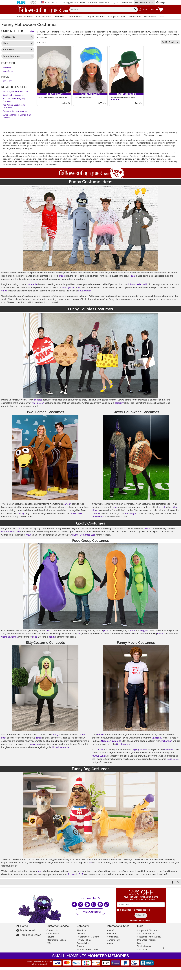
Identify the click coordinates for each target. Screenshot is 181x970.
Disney (21, 513)
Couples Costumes (95, 16)
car (90, 862)
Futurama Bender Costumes (15, 111)
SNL (80, 287)
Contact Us (144, 2)
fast (79, 633)
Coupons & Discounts (148, 930)
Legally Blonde (139, 749)
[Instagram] (93, 904)
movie (100, 734)
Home (24, 926)
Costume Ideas (75, 16)
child (18, 528)
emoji (4, 290)
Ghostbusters (123, 744)
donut (52, 637)
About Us (81, 930)
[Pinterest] (87, 904)
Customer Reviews (146, 933)
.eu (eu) (110, 943)
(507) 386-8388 (124, 2)
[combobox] (100, 9)
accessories (34, 744)
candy (160, 633)
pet (39, 871)
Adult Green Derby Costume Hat (123, 97)
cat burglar (130, 513)
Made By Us (8, 71)
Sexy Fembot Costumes (13, 95)
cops (34, 637)
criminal (96, 513)
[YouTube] (100, 904)
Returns (50, 937)
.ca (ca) (110, 930)
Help (162, 2)
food (49, 630)
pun (133, 276)
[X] (80, 904)
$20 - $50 (7, 81)
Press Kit (81, 946)
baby (55, 734)
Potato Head (76, 513)
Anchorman (166, 741)
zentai (39, 738)
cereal (162, 507)
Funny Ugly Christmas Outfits (15, 91)
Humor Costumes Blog (83, 535)
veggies (144, 630)
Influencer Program (146, 940)
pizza (106, 630)
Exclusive (59, 16)
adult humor (84, 290)
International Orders (56, 940)
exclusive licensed (10, 531)
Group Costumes (116, 16)
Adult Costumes (25, 16)
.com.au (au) (113, 937)
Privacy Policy (84, 940)
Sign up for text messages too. (135, 910)
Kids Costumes (43, 16)
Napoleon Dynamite (111, 741)
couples (38, 400)
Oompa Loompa (9, 637)
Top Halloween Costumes (144, 948)
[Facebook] (74, 904)
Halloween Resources (88, 949)
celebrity (119, 403)
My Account (27, 930)
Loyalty (141, 943)
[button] (148, 9)
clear (32, 31)
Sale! (162, 16)
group (62, 276)
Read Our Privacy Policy (141, 920)
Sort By (169, 42)
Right (28, 535)
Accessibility (83, 943)
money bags (98, 516)
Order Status (53, 933)
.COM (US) (49, 2)
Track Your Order (30, 935)
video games (67, 287)
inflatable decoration (138, 284)
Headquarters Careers (88, 937)
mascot (147, 528)
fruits (132, 630)
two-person (38, 403)
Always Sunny (99, 756)
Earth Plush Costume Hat (84, 97)
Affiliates (81, 933)
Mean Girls (169, 749)
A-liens (72, 874)
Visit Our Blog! (91, 911)
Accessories (135, 16)
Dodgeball (156, 738)
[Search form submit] (135, 9)
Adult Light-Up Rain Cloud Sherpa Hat (52, 97)
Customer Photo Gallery (149, 937)
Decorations (150, 16)
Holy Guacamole (60, 747)
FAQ (49, 943)
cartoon (67, 504)
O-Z (81, 874)
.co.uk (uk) (112, 933)
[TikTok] (106, 904)
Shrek (100, 749)
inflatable (32, 284)
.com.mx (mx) (113, 940)
